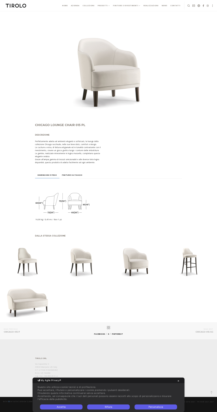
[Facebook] (203, 5)
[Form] (193, 5)
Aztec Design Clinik (23, 401)
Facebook (99, 334)
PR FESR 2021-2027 (205, 402)
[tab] (47, 175)
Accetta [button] (61, 407)
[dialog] (108, 395)
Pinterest (117, 334)
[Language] (198, 5)
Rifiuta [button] (108, 407)
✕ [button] (178, 381)
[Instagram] (207, 5)
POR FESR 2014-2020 (186, 402)
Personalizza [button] (156, 407)
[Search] (188, 5)
